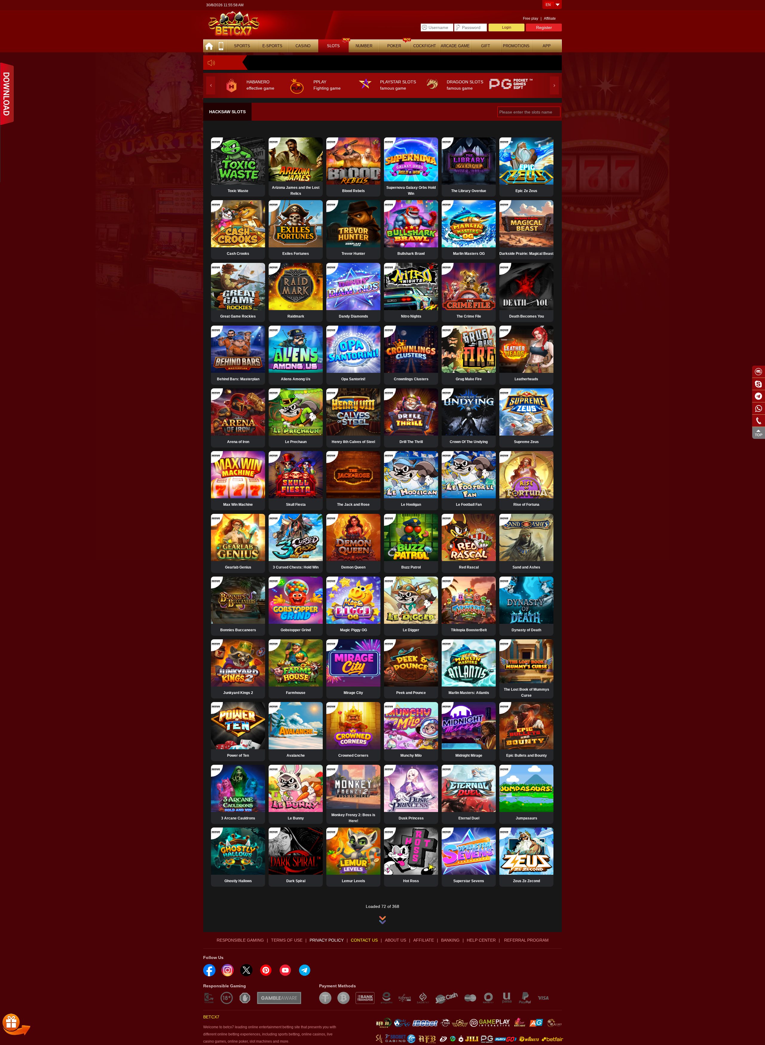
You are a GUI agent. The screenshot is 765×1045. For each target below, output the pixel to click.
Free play (530, 18)
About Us (395, 940)
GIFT (485, 46)
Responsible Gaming (240, 940)
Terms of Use (286, 940)
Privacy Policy (327, 940)
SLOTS (333, 46)
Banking (450, 940)
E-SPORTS (272, 46)
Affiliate (550, 18)
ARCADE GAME (455, 46)
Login (506, 27)
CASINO (303, 46)
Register (544, 27)
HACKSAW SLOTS (227, 111)
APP (547, 46)
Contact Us (364, 940)
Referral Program (526, 940)
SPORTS (242, 46)
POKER (394, 46)
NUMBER (364, 46)
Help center (481, 940)
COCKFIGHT (424, 46)
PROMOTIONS (516, 46)
